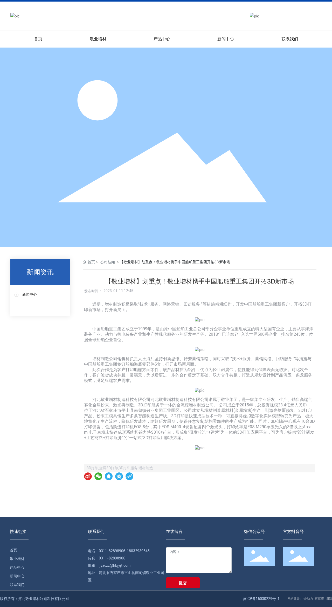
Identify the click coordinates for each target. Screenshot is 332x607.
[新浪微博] (88, 476)
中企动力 (307, 599)
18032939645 (138, 551)
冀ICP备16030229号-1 (261, 599)
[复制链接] (129, 476)
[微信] (98, 476)
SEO (329, 599)
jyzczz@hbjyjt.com (114, 565)
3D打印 (305, 410)
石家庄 (319, 599)
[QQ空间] (119, 476)
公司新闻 (107, 262)
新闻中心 (29, 294)
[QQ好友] (109, 476)
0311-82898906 (112, 551)
